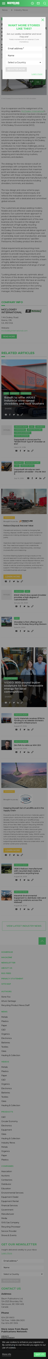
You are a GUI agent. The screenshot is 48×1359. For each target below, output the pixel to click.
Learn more (36, 74)
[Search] (44, 3)
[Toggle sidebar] (3, 3)
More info (6, 1354)
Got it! (40, 1354)
